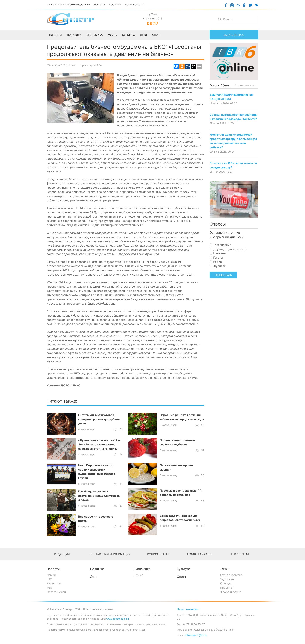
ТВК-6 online (240, 554)
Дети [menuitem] (143, 34)
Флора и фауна (230, 592)
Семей (51, 575)
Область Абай (56, 592)
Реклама (99, 4)
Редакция (115, 4)
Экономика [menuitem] (94, 34)
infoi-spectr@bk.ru (196, 635)
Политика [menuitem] (74, 34)
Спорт (181, 576)
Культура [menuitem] (128, 34)
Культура (184, 569)
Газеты (217, 257)
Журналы (219, 266)
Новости (53, 569)
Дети (94, 576)
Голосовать (223, 274)
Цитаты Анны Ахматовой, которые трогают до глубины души (99, 419)
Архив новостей (134, 4)
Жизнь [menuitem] (112, 34)
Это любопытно (231, 575)
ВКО (49, 579)
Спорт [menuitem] (156, 34)
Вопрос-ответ (158, 554)
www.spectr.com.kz (117, 618)
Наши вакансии (188, 609)
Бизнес (138, 575)
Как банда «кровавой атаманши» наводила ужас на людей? (99, 496)
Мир (50, 587)
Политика (97, 569)
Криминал (227, 587)
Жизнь (225, 569)
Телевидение (221, 245)
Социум (225, 583)
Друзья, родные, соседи (229, 249)
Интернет (219, 253)
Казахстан (54, 583)
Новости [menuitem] (55, 34)
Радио (217, 262)
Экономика (141, 569)
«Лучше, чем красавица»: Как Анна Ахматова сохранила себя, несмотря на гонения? (99, 444)
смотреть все (245, 85)
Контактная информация (110, 554)
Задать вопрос (233, 34)
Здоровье (227, 579)
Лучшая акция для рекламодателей (68, 4)
